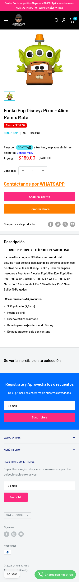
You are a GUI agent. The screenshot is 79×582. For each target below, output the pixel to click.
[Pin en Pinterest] (58, 224)
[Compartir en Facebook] (50, 224)
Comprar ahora (39, 209)
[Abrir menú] (6, 20)
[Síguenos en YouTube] (21, 534)
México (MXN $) (14, 515)
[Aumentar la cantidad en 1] (43, 171)
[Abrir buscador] (57, 20)
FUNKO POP (11, 133)
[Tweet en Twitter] (65, 224)
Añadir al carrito (39, 196)
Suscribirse (39, 417)
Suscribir (16, 497)
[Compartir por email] (72, 224)
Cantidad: (10, 170)
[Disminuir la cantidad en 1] (23, 171)
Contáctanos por (34, 184)
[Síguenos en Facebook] (6, 534)
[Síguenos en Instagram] (13, 534)
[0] (72, 20)
